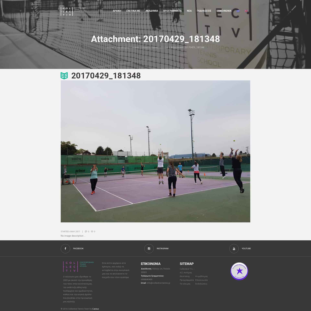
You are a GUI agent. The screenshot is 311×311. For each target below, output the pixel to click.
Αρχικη (117, 10)
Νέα (189, 10)
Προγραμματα (172, 10)
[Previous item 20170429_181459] (108, 151)
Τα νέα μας (123, 47)
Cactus (95, 308)
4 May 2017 (74, 231)
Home (110, 47)
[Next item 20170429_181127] (203, 151)
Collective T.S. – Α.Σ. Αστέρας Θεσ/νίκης (187, 272)
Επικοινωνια (224, 10)
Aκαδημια (151, 10)
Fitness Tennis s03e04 (155, 47)
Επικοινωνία (201, 279)
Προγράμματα (187, 279)
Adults (135, 47)
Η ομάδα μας (201, 276)
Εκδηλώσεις (204, 10)
